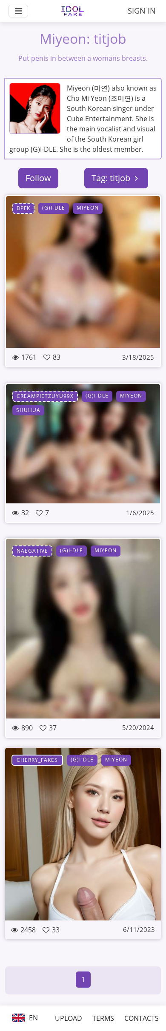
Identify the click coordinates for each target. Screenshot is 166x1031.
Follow (38, 178)
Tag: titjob (112, 178)
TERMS (103, 1018)
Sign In (142, 11)
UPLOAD (68, 1018)
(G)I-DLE (53, 207)
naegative (32, 550)
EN (32, 1017)
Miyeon (88, 207)
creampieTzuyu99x (45, 396)
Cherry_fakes (37, 760)
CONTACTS (141, 1018)
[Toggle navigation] (18, 11)
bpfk (23, 208)
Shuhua (28, 410)
